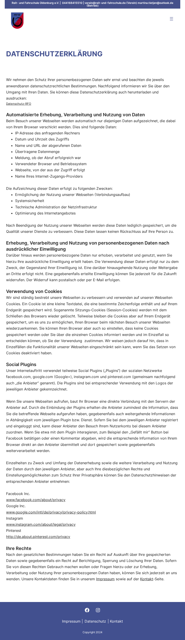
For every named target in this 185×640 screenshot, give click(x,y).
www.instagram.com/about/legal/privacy (41, 524)
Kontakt (146, 579)
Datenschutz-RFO (18, 103)
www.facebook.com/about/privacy (35, 499)
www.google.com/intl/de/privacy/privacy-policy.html (51, 512)
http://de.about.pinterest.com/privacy (38, 536)
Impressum (105, 579)
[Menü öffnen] (171, 18)
